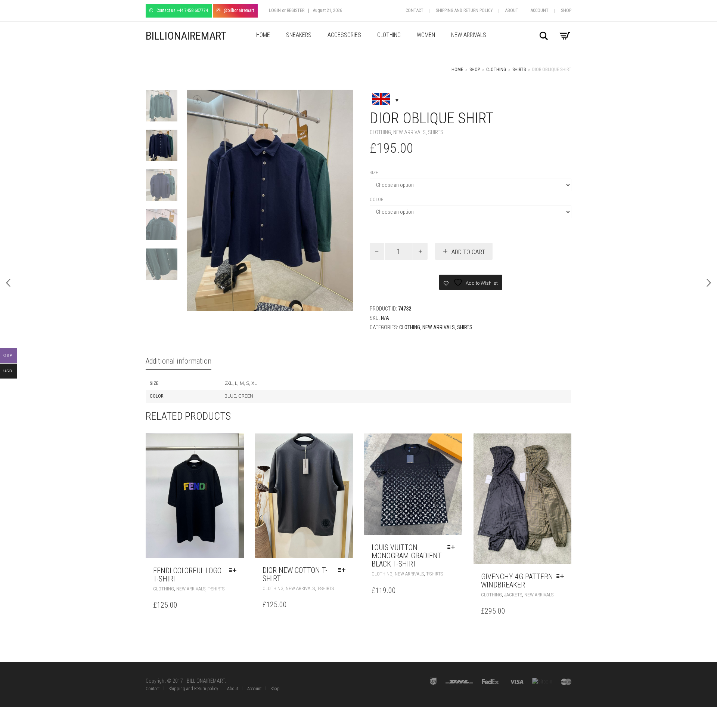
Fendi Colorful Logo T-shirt (187, 574)
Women (426, 34)
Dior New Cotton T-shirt (295, 574)
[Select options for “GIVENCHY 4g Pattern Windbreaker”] (562, 577)
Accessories (344, 34)
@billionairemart (237, 10)
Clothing (389, 34)
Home (263, 34)
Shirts (519, 69)
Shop (566, 10)
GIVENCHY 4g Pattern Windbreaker (517, 580)
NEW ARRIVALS (468, 34)
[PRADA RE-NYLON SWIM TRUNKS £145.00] (8, 283)
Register (295, 10)
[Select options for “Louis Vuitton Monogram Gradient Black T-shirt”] (453, 547)
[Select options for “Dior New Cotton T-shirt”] (343, 570)
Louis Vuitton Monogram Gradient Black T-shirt (407, 555)
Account (540, 10)
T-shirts (216, 589)
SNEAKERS (298, 34)
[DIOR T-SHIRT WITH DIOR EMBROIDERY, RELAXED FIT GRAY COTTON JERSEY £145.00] (709, 283)
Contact (414, 10)
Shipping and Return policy (464, 10)
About (511, 10)
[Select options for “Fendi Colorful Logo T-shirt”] (234, 571)
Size (374, 172)
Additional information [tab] (178, 360)
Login (275, 10)
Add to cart (468, 252)
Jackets (513, 595)
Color (377, 199)
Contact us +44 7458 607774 (180, 10)
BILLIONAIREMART (186, 35)
